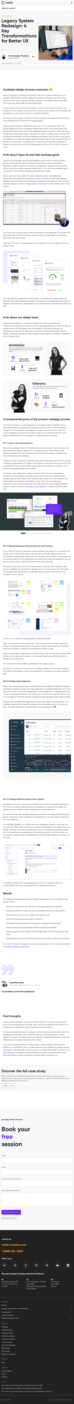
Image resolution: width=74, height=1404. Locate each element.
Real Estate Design (8, 1339)
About (4, 1374)
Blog (3, 1362)
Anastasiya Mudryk (18, 57)
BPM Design (6, 1348)
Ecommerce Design (8, 1345)
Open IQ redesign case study (17, 946)
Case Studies (6, 1371)
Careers (4, 1377)
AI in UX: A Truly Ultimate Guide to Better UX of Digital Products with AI (26, 1391)
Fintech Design (7, 1342)
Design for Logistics (9, 1354)
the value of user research (35, 486)
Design (4, 1305)
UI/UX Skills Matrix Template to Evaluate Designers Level (21, 1388)
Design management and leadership (15, 1309)
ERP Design (6, 1351)
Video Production (8, 1315)
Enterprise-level (7, 1333)
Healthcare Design (8, 1336)
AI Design (5, 1327)
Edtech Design (7, 1330)
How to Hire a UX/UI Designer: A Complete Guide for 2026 (22, 1385)
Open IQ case (48, 664)
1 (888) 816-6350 (12, 1251)
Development (6, 1312)
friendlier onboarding (37, 181)
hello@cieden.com (14, 1245)
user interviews (8, 1052)
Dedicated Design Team (10, 1318)
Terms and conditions (9, 1218)
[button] (70, 513)
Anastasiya (13, 95)
